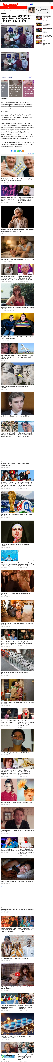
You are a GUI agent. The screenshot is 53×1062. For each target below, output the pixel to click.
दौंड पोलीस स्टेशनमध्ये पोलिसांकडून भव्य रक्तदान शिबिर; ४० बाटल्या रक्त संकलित (46, 42)
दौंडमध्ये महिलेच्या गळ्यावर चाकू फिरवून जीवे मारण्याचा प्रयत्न (47, 18)
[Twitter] (15, 151)
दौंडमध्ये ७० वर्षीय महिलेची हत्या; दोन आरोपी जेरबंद (47, 23)
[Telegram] (20, 151)
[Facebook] (12, 151)
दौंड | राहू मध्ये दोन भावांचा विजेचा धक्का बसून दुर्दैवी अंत (47, 36)
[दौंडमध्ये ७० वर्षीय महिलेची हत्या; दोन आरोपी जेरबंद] (39, 24)
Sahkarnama (4, 23)
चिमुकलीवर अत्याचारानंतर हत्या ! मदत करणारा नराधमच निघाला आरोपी (47, 30)
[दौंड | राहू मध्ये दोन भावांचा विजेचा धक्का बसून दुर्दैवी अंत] (39, 37)
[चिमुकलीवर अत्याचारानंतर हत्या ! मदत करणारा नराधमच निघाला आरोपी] (39, 30)
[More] (23, 151)
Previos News (6, 10)
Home (2, 10)
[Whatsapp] (17, 151)
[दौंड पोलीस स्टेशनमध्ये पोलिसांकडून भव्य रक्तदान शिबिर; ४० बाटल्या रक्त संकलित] (39, 42)
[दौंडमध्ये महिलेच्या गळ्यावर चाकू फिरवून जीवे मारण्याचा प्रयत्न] (39, 18)
